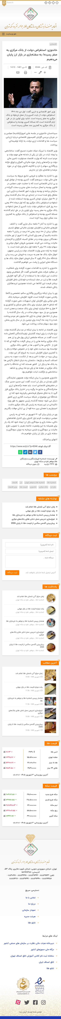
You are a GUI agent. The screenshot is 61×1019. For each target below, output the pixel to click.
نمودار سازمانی (28, 910)
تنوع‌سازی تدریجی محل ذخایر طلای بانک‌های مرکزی (33, 519)
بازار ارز (53, 487)
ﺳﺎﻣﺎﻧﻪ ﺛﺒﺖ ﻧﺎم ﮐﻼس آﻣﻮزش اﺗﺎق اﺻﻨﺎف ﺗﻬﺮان (32, 956)
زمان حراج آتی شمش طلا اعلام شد (40, 507)
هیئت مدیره (29, 916)
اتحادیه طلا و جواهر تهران (34, 482)
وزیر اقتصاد (12, 487)
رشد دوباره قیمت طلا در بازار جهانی (40, 511)
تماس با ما (30, 897)
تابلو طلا (31, 922)
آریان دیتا (23, 1012)
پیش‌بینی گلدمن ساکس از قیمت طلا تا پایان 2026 (33, 523)
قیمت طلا (23, 487)
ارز (21, 482)
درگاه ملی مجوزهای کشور (42, 949)
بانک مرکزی (43, 487)
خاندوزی (33, 487)
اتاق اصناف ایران (46, 962)
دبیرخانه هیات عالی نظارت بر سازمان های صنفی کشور (29, 943)
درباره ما (31, 904)
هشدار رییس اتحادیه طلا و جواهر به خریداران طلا (33, 515)
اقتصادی (53, 44)
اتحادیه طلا (51, 482)
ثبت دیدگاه (12, 572)
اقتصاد (14, 482)
